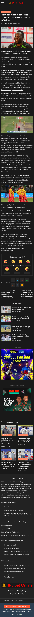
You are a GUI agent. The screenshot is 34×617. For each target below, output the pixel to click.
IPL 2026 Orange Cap (21, 85)
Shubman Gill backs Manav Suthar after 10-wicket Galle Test (24, 440)
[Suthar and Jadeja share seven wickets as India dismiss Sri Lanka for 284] (25, 455)
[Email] (22, 285)
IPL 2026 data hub (21, 83)
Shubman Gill (17, 88)
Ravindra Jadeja (6, 90)
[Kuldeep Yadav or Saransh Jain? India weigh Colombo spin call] (6, 328)
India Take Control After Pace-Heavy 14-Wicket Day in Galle (8, 464)
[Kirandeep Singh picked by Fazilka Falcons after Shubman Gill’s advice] (8, 430)
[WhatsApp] (27, 280)
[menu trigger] (3, 3)
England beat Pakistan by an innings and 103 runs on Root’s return (20, 336)
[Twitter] (17, 280)
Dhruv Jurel (26, 88)
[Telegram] (17, 285)
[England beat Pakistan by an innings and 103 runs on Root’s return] (6, 337)
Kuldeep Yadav (18, 90)
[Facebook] (13, 280)
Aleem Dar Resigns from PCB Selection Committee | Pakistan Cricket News (16, 72)
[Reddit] (13, 285)
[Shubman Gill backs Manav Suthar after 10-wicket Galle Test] (25, 430)
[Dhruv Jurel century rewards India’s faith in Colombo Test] (6, 309)
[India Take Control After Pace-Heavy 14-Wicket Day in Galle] (8, 455)
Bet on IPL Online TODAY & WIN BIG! (17, 606)
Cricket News (6, 12)
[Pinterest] (22, 280)
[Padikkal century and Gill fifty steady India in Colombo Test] (6, 318)
